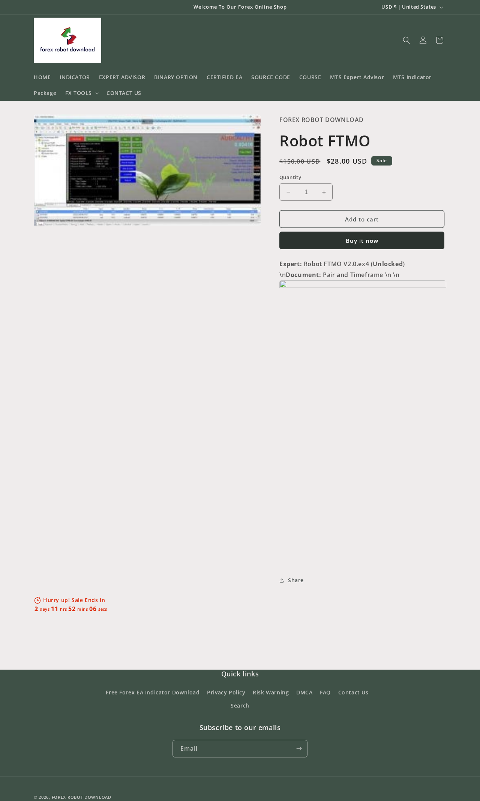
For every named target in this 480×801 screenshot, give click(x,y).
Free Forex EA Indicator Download (153, 692)
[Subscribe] (299, 748)
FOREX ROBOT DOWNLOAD (81, 797)
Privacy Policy (226, 692)
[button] (81, 93)
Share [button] (296, 580)
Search (240, 705)
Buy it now (362, 240)
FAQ (325, 692)
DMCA (304, 692)
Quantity (290, 177)
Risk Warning (271, 692)
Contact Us (353, 692)
